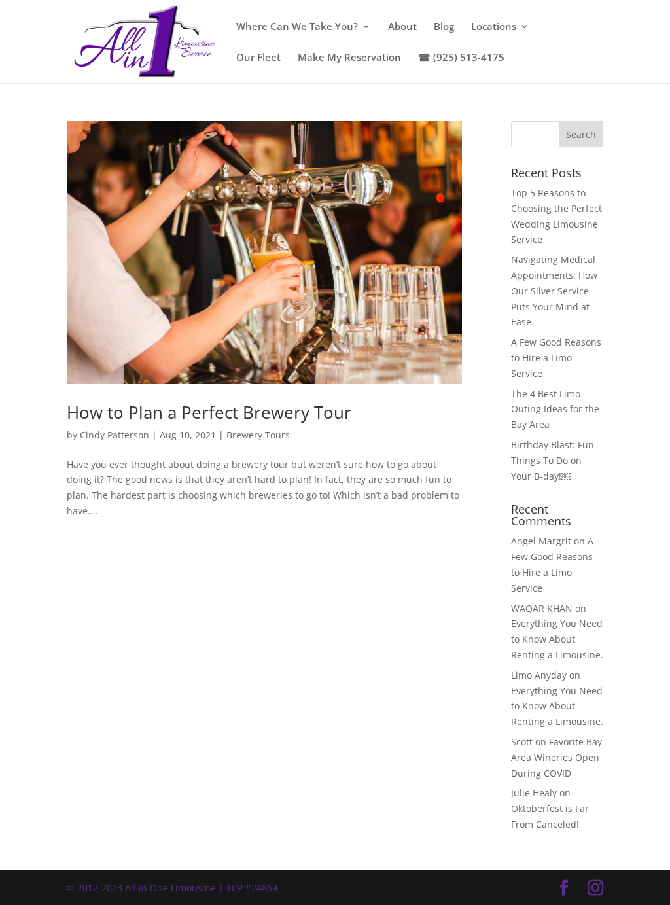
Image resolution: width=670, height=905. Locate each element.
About (402, 27)
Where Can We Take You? (297, 27)
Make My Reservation (349, 57)
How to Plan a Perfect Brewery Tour (209, 412)
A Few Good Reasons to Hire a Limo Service (556, 358)
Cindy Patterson (114, 435)
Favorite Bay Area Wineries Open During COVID (556, 757)
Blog (444, 27)
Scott (522, 742)
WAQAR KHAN (542, 608)
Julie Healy (534, 793)
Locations (493, 27)
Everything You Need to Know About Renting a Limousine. (557, 639)
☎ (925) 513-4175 (461, 57)
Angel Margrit (541, 541)
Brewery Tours (258, 435)
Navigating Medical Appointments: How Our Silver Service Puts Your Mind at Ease (554, 290)
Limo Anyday (539, 675)
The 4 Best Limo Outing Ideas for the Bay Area (555, 409)
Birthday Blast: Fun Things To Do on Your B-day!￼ (552, 460)
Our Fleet (258, 57)
